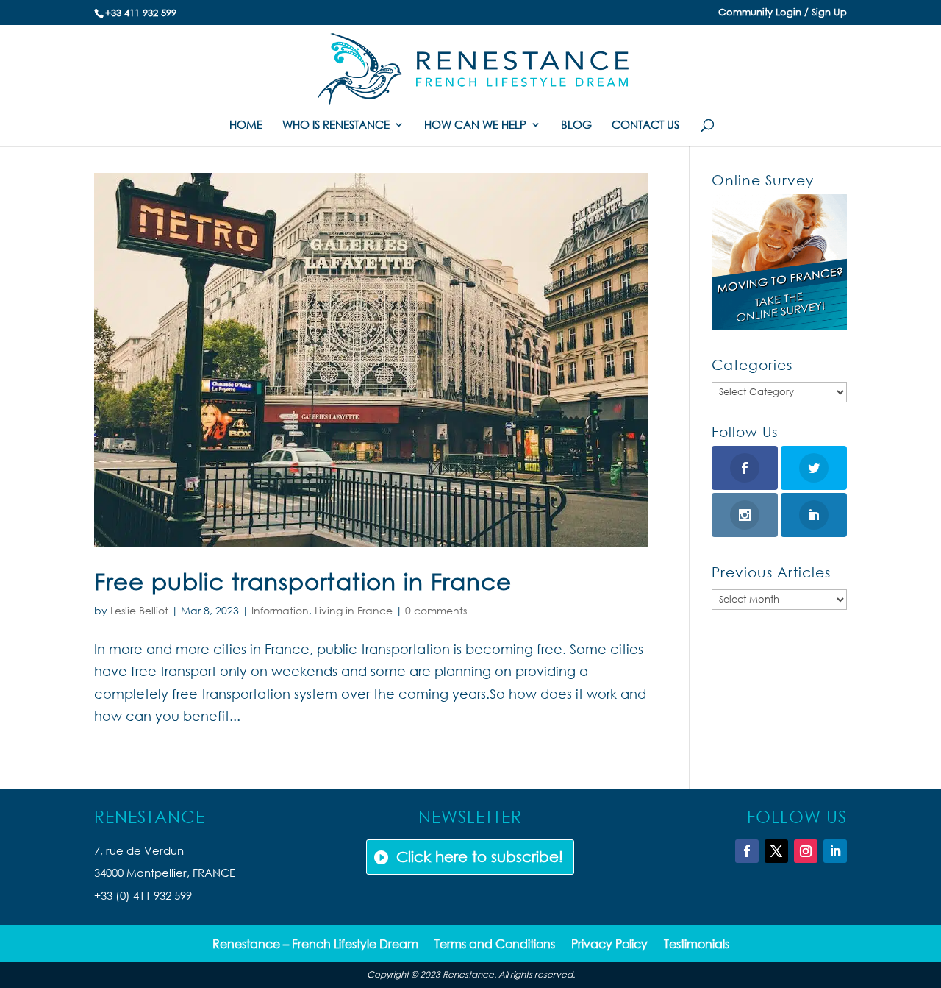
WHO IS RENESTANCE (336, 125)
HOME (245, 125)
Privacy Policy (609, 945)
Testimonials (696, 945)
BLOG (576, 125)
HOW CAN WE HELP (475, 125)
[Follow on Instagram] (805, 851)
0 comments (436, 610)
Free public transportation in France (303, 580)
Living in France (354, 610)
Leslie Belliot (139, 610)
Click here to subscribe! (479, 856)
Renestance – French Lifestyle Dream (315, 945)
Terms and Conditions (494, 945)
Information (280, 610)
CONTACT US (645, 125)
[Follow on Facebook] (747, 851)
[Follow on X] (776, 851)
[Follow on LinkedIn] (835, 851)
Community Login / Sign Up (782, 12)
